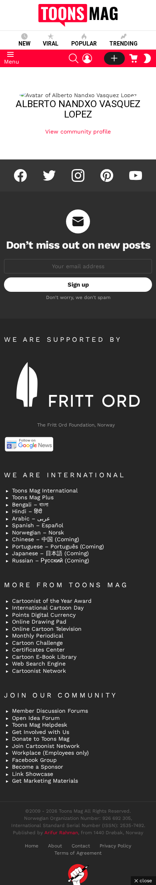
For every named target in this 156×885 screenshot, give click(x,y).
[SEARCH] (73, 58)
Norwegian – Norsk (38, 532)
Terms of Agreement (78, 853)
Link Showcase (32, 774)
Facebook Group (34, 760)
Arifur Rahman (61, 832)
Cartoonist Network (39, 671)
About (55, 846)
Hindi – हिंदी (27, 511)
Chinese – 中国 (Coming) (45, 539)
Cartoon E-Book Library (44, 657)
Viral (50, 43)
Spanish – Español (37, 525)
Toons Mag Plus (33, 497)
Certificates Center (38, 649)
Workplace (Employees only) (50, 752)
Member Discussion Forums (50, 711)
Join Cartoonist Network (46, 746)
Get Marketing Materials (45, 780)
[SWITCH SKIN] (147, 58)
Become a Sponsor (37, 766)
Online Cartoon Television (47, 629)
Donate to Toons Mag (40, 739)
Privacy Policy (115, 846)
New (24, 43)
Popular (84, 43)
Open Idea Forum (36, 718)
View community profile (78, 131)
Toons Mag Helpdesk (39, 725)
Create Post (114, 58)
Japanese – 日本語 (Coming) (50, 553)
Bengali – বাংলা (30, 504)
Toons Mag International (45, 490)
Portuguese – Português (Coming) (58, 546)
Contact (81, 846)
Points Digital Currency (44, 615)
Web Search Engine (39, 663)
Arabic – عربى (31, 518)
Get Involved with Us (40, 732)
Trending (123, 43)
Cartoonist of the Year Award (52, 601)
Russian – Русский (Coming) (50, 560)
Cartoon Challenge (37, 643)
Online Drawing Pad (39, 621)
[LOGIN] (87, 58)
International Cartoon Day (48, 607)
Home (31, 846)
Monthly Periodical (37, 635)
